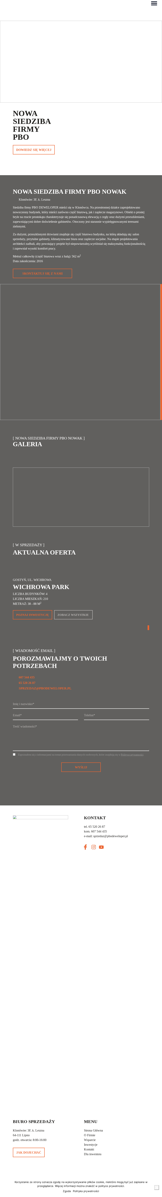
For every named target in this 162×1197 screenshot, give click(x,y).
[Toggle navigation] (154, 3)
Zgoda (67, 1191)
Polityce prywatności (132, 754)
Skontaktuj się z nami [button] (42, 273)
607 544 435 (27, 677)
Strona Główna (93, 1130)
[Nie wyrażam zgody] (156, 1187)
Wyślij (81, 767)
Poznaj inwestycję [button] (32, 614)
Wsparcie (90, 1140)
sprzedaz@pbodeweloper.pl (45, 688)
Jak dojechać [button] (28, 1152)
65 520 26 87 (27, 683)
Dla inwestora (92, 1154)
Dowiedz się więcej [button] (33, 149)
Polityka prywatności (86, 1191)
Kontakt (89, 1149)
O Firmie (89, 1135)
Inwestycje (90, 1144)
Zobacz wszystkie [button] (73, 614)
